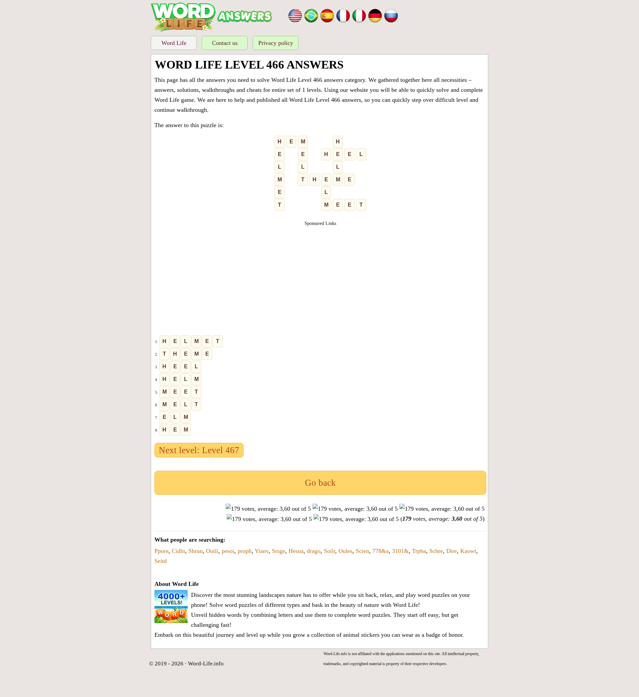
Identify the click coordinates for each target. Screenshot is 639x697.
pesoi (228, 551)
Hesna (296, 551)
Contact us (225, 43)
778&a (380, 551)
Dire (451, 551)
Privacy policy (275, 43)
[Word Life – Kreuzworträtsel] (375, 15)
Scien (362, 551)
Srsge (278, 551)
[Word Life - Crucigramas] (327, 15)
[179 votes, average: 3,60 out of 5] (268, 509)
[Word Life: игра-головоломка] (391, 15)
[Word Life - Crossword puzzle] (295, 15)
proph (245, 551)
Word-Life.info (206, 663)
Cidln (178, 551)
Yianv (262, 551)
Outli (212, 551)
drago (313, 551)
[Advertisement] (320, 273)
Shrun (195, 551)
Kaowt (468, 551)
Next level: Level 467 (199, 450)
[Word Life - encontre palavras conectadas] (311, 15)
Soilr (329, 551)
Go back (320, 483)
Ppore (161, 551)
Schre (436, 551)
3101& (400, 551)
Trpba (419, 551)
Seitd (160, 561)
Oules (345, 551)
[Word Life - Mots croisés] (343, 15)
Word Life (173, 43)
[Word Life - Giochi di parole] (359, 15)
